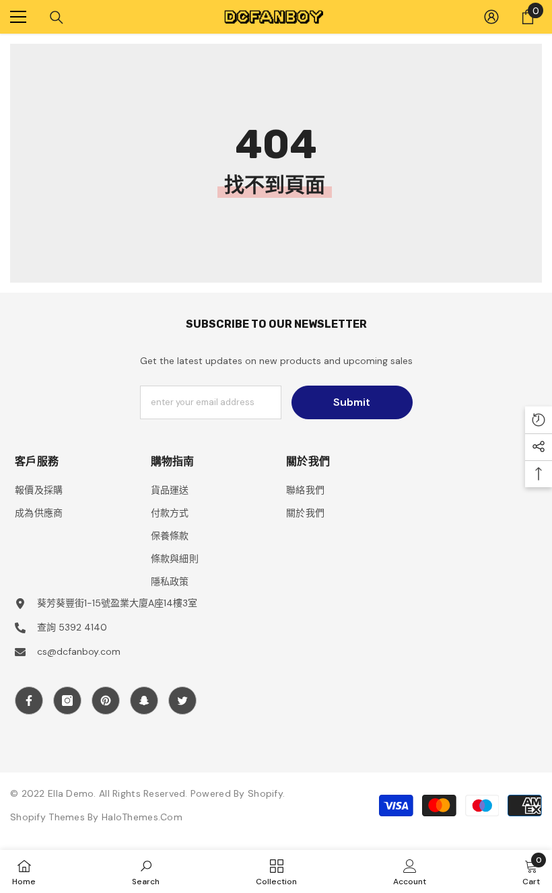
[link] (146, 871)
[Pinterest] (106, 700)
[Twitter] (182, 700)
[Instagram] (67, 700)
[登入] (491, 17)
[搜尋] (56, 17)
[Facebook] (29, 700)
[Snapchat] (144, 700)
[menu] (18, 17)
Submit (351, 402)
